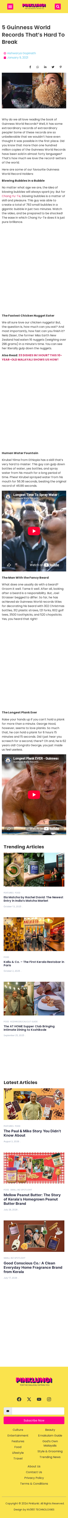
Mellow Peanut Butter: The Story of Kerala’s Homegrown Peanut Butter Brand (32, 1199)
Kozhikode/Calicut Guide (24, 1021)
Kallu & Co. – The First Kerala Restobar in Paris (34, 963)
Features (9, 892)
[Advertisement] (34, 1331)
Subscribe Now (34, 1420)
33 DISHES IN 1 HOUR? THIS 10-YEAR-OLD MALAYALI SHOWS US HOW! (32, 357)
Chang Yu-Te (11, 196)
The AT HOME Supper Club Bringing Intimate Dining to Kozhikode (29, 1028)
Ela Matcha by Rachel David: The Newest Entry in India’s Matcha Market (33, 899)
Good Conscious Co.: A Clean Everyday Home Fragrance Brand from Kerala (33, 1267)
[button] (10, 7)
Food (17, 892)
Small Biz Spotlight (21, 1189)
